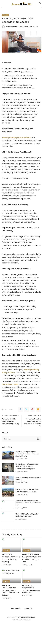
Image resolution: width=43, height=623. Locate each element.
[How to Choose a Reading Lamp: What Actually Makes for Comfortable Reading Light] (8, 467)
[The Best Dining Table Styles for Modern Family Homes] (8, 516)
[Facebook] (20, 409)
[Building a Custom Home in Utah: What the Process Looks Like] (8, 492)
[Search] (39, 3)
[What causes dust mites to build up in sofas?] (8, 480)
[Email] (38, 409)
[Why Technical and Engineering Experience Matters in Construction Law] (8, 504)
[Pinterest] (32, 409)
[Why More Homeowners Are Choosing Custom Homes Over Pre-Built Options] (11, 576)
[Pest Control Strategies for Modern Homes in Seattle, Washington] (11, 545)
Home (5, 15)
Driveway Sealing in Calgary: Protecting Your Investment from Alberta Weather (27, 454)
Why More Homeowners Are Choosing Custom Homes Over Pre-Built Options (10, 590)
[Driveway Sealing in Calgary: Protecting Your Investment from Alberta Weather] (8, 455)
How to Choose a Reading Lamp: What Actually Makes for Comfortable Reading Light (27, 466)
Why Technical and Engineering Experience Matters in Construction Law (28, 503)
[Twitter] (26, 409)
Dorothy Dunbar (11, 26)
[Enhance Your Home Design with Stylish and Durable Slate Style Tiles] (31, 545)
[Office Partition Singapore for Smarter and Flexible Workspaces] (31, 576)
